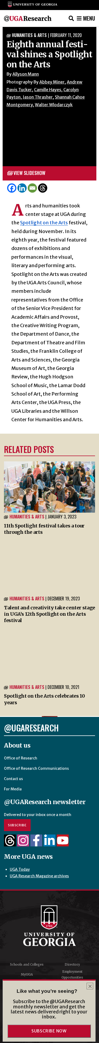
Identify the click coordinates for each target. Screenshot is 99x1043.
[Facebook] (11, 188)
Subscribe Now (49, 1030)
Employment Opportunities (72, 974)
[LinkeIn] (49, 843)
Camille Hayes (47, 89)
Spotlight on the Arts (44, 223)
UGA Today (20, 869)
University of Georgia (49, 925)
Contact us (13, 778)
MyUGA (27, 974)
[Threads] (42, 188)
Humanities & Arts (29, 35)
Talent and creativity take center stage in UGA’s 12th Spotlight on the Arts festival (49, 614)
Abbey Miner (52, 82)
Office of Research (20, 758)
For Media (13, 789)
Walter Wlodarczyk (54, 104)
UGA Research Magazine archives (39, 876)
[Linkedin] (22, 188)
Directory (72, 964)
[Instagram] (23, 843)
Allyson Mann (25, 74)
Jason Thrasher (38, 97)
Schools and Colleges (27, 964)
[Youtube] (63, 843)
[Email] (32, 188)
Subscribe (17, 825)
